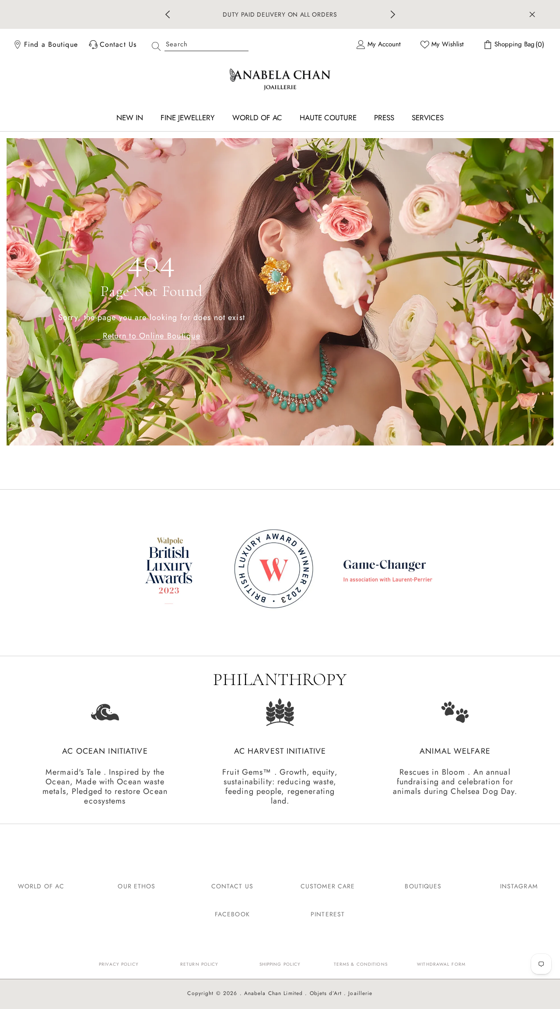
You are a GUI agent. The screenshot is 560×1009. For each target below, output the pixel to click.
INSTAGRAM (519, 886)
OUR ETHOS (136, 886)
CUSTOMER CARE (328, 886)
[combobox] (206, 44)
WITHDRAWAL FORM (441, 964)
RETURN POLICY (199, 964)
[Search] (196, 44)
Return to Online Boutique (152, 335)
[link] (280, 570)
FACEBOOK (232, 914)
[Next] (393, 14)
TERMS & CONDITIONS (361, 964)
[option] (280, 14)
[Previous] (167, 14)
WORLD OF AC (41, 886)
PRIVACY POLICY (119, 964)
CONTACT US (232, 886)
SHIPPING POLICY (280, 964)
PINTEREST (328, 914)
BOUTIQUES (423, 886)
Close (532, 14)
